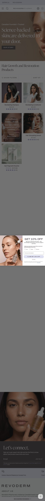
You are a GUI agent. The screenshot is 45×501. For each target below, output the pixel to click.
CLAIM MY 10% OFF (33, 256)
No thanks (33, 259)
